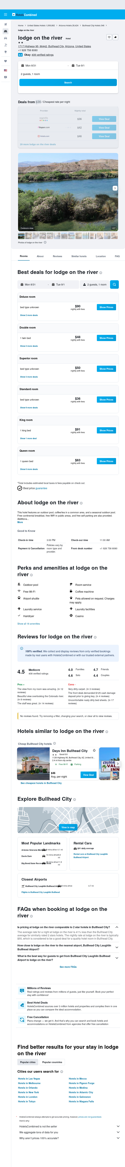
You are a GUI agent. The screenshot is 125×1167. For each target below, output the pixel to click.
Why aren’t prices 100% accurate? (39, 1138)
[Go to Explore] (5, 52)
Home (20, 25)
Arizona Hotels (65, 25)
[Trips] (5, 61)
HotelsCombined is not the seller (38, 1126)
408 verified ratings (43, 55)
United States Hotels (36, 25)
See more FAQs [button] (68, 966)
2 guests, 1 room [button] (30, 74)
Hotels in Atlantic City (81, 1092)
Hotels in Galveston (80, 1096)
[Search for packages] (5, 45)
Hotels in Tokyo (26, 1101)
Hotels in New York (28, 1092)
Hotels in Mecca (78, 1078)
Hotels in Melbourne (29, 1083)
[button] (5, 14)
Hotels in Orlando (28, 1087)
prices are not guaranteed (89, 1116)
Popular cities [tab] (27, 1062)
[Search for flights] (5, 24)
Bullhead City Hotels (91, 25)
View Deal (88, 774)
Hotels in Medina (78, 1087)
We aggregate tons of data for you (38, 1132)
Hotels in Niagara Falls (81, 1101)
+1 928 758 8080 (28, 50)
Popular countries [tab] (52, 1062)
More (20, 522)
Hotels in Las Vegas (29, 1078)
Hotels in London (27, 1096)
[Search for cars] (5, 38)
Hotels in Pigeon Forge (81, 1083)
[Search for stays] (5, 31)
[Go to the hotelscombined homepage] (24, 14)
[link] (41, 783)
